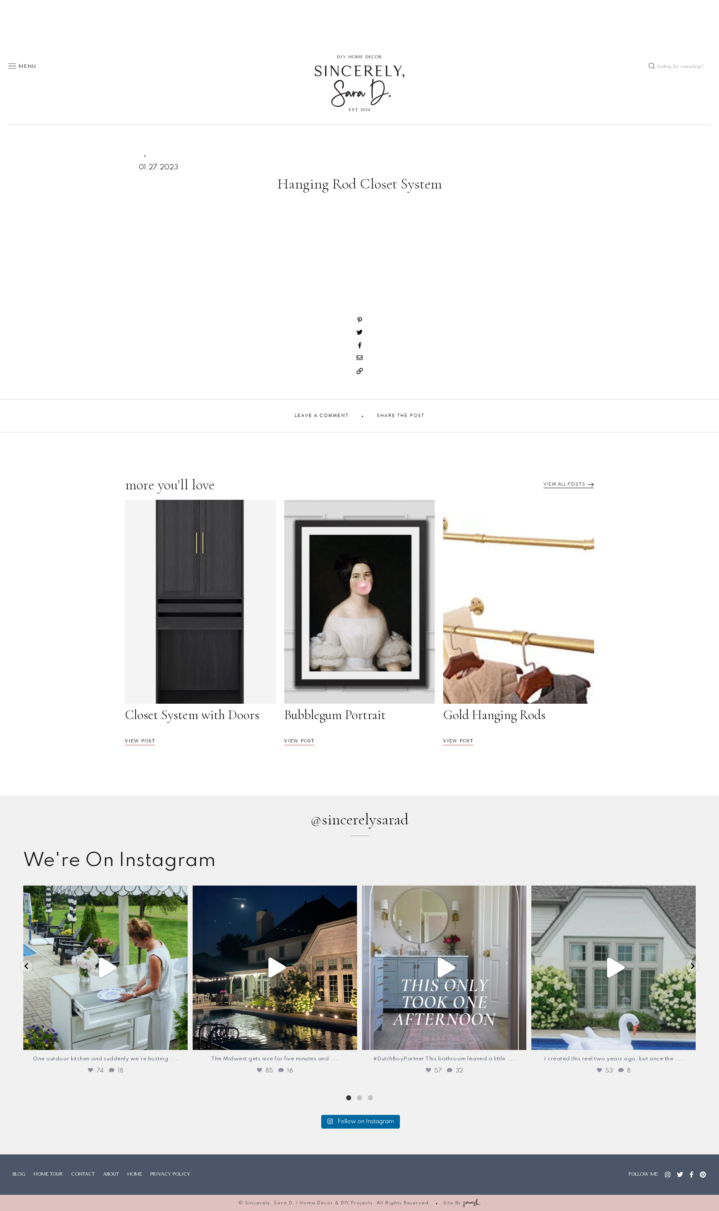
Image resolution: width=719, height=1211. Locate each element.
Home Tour (48, 1174)
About (111, 1174)
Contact (83, 1174)
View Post (140, 741)
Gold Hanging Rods (494, 715)
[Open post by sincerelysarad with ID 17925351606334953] (444, 968)
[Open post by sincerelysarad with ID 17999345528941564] (275, 968)
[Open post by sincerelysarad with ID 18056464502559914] (105, 968)
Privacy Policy (170, 1174)
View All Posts (564, 484)
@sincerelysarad (359, 819)
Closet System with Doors (192, 715)
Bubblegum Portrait (335, 715)
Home (134, 1174)
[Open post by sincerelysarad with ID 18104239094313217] (613, 968)
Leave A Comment (322, 415)
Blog (18, 1174)
